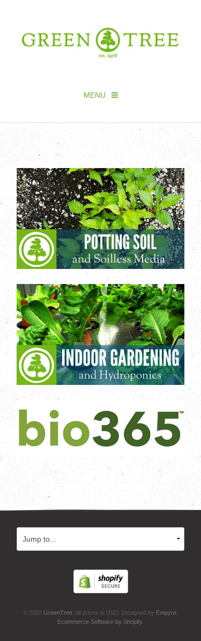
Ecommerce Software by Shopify (99, 621)
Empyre (166, 612)
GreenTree (57, 612)
